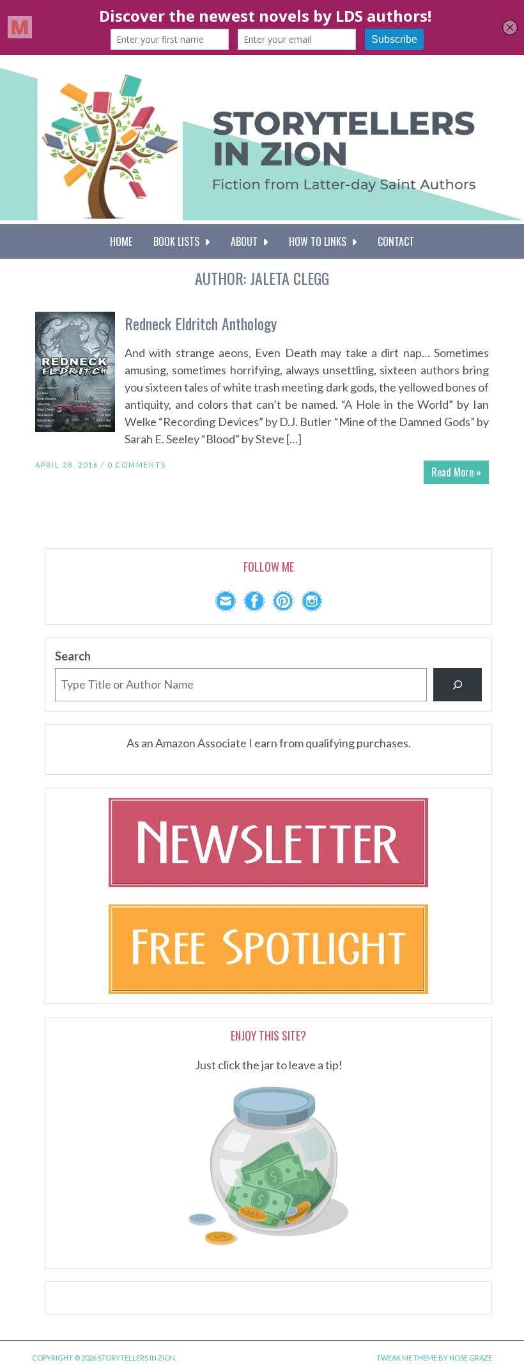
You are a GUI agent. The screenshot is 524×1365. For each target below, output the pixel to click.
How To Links (320, 241)
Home (121, 241)
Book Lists (178, 241)
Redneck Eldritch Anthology (201, 323)
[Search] (457, 684)
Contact (396, 241)
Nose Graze (470, 1358)
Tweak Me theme (406, 1358)
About (247, 241)
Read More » (456, 472)
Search (73, 656)
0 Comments (136, 465)
